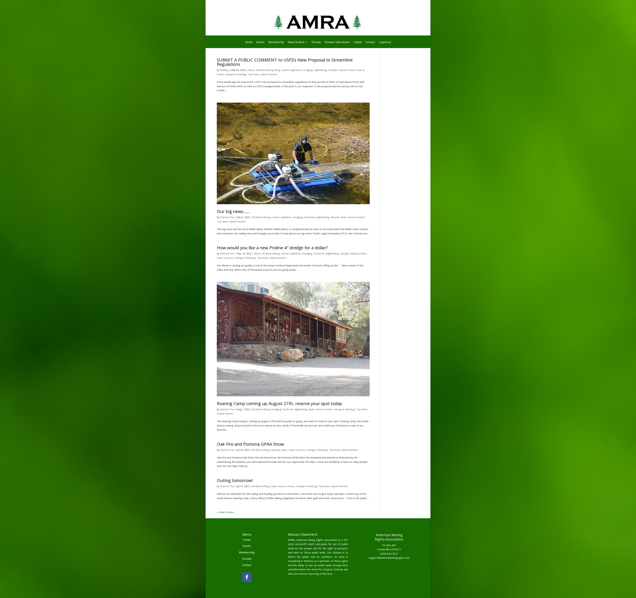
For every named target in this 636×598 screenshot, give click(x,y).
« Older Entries (225, 512)
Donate (316, 42)
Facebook (309, 217)
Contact (370, 42)
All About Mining (264, 70)
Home (249, 42)
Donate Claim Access (337, 42)
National (342, 70)
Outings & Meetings (236, 74)
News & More (296, 42)
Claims (358, 42)
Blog (277, 70)
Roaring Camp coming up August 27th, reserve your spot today (279, 403)
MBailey (224, 70)
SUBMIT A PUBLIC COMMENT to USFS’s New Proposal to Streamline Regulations (285, 62)
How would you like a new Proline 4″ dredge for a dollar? (272, 248)
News (352, 70)
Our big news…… (233, 211)
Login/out (385, 42)
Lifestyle (332, 70)
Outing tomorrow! (235, 480)
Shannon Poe (227, 217)
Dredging (307, 70)
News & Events (356, 217)
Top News (253, 74)
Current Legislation (291, 70)
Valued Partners (268, 74)
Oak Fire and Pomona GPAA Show (250, 444)
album (251, 70)
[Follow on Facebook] (247, 577)
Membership (276, 42)
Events (260, 42)
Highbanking (320, 70)
